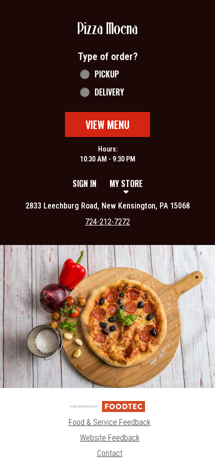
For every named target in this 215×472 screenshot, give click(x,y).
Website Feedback (110, 437)
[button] (107, 29)
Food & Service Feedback (109, 422)
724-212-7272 (107, 221)
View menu (108, 124)
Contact (109, 453)
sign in (84, 184)
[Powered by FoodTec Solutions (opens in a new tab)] (107, 405)
